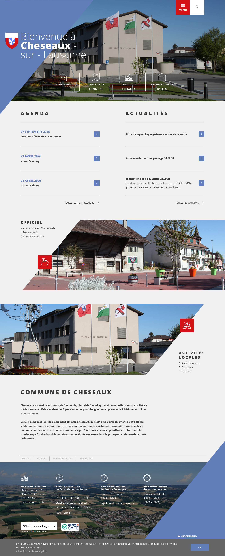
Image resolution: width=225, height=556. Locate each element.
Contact (41, 458)
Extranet (25, 458)
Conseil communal (34, 236)
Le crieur (186, 371)
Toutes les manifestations (79, 202)
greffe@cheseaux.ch (32, 502)
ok (199, 547)
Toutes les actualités (187, 202)
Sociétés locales (190, 363)
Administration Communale (39, 228)
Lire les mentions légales (32, 551)
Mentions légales (63, 458)
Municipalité (30, 232)
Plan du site (86, 458)
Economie (187, 367)
